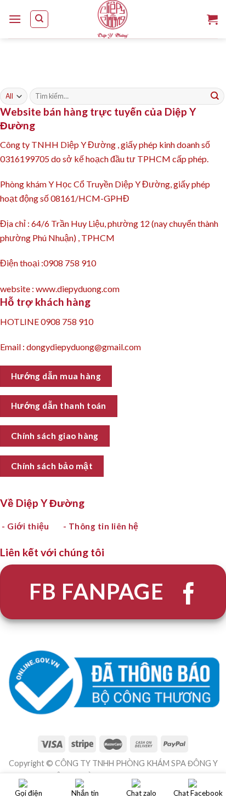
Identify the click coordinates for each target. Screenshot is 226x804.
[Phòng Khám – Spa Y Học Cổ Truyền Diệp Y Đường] (113, 19)
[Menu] (14, 18)
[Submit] (215, 96)
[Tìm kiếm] (39, 19)
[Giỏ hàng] (212, 19)
